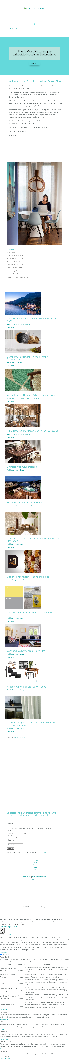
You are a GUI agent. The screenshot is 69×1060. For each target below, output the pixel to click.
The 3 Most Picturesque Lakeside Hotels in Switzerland (34, 52)
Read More (34, 63)
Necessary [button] (3, 952)
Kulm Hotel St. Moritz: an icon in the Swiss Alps (32, 430)
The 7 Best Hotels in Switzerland (24, 502)
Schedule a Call (12, 29)
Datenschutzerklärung (39, 877)
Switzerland (11, 324)
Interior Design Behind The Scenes (17, 277)
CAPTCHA (11, 845)
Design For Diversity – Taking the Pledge (29, 576)
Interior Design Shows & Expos (16, 271)
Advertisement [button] (5, 1039)
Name (10, 831)
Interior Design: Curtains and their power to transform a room (31, 724)
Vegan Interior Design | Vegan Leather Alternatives (28, 358)
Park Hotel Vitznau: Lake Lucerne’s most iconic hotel (32, 319)
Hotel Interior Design (13, 261)
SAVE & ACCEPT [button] (5, 1059)
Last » (23, 737)
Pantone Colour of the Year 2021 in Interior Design (30, 613)
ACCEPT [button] (14, 927)
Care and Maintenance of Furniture (26, 650)
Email (10, 835)
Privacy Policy (41, 852)
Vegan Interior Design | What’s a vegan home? (32, 395)
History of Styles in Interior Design (17, 274)
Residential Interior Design (15, 258)
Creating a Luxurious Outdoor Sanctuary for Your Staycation (34, 539)
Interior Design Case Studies (15, 255)
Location (11, 840)
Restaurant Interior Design (15, 264)
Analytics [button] (3, 1029)
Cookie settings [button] (5, 927)
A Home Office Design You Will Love (26, 686)
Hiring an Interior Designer (15, 268)
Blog (31, 506)
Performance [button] (4, 1019)
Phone (10, 824)
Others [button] (2, 1049)
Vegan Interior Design (13, 252)
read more (10, 327)
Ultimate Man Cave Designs (22, 466)
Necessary (5, 955)
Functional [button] (3, 1010)
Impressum (34, 879)
